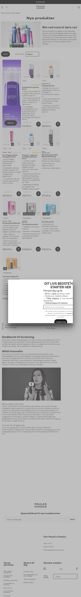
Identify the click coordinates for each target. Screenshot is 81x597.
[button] (70, 282)
